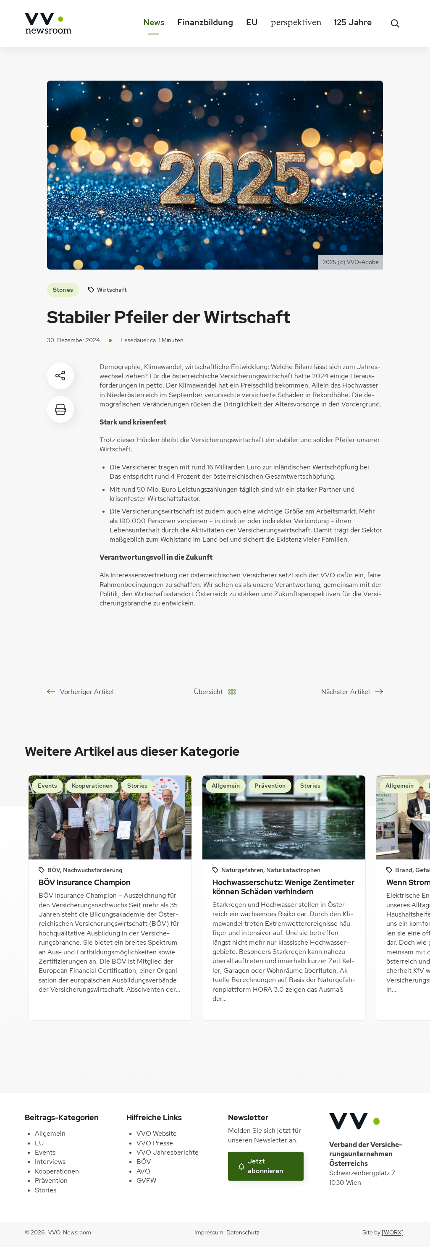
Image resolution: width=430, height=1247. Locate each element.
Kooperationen (57, 1171)
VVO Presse (154, 1143)
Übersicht (208, 691)
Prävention (51, 1180)
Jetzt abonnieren (265, 1166)
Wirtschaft (112, 289)
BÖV (143, 1161)
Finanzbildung (205, 22)
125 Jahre (353, 22)
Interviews (50, 1161)
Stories (63, 289)
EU (252, 22)
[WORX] (393, 1232)
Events (45, 1152)
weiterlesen (59, 991)
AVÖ (143, 1171)
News (154, 22)
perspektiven (296, 23)
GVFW (146, 1180)
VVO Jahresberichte (167, 1152)
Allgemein (50, 1133)
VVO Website (156, 1133)
